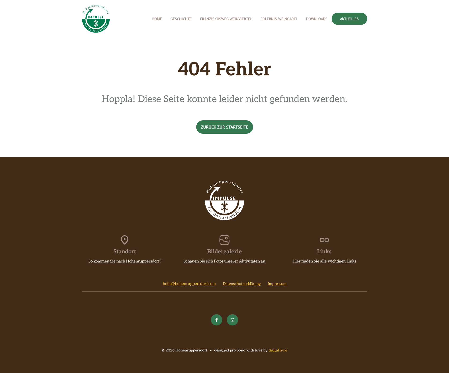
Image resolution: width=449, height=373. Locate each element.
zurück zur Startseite (224, 127)
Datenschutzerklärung (242, 284)
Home (157, 18)
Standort (124, 251)
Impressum (277, 284)
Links (324, 251)
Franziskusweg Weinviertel (226, 18)
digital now (278, 350)
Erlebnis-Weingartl (279, 18)
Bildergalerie (224, 251)
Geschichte (181, 18)
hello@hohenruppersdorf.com (189, 283)
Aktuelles (349, 18)
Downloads (316, 18)
